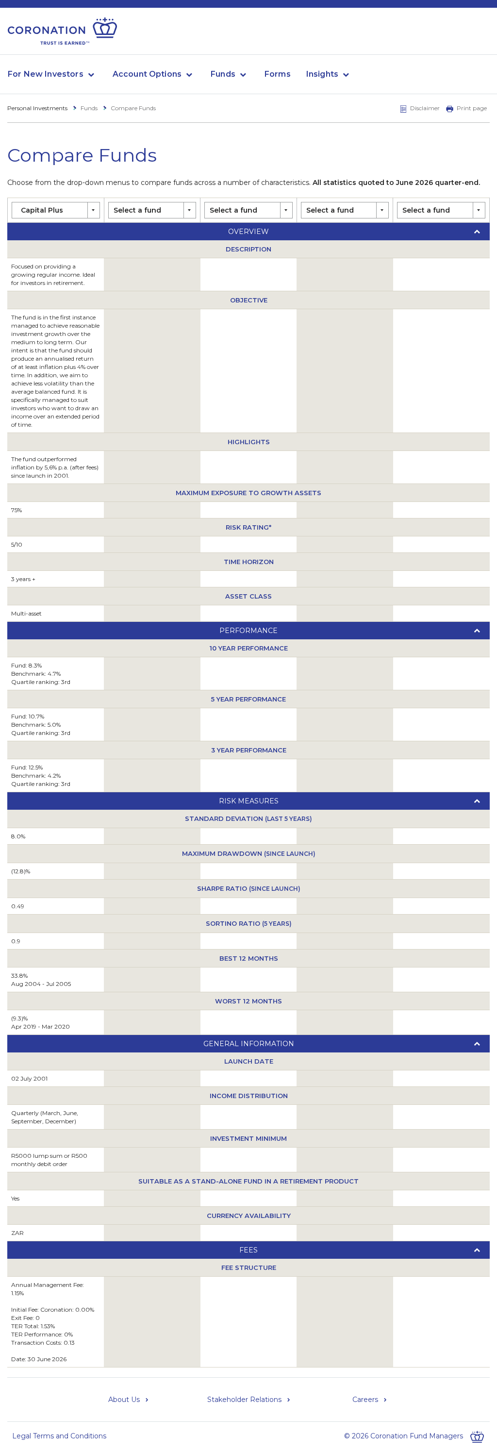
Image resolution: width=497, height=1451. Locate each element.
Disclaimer (425, 108)
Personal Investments (37, 108)
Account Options (147, 74)
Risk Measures (249, 801)
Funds (223, 74)
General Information (248, 1043)
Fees (248, 1250)
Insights (322, 74)
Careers (365, 1399)
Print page (472, 108)
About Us (124, 1399)
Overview (248, 231)
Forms (278, 74)
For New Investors (45, 74)
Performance (248, 630)
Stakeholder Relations (244, 1399)
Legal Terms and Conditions (59, 1436)
